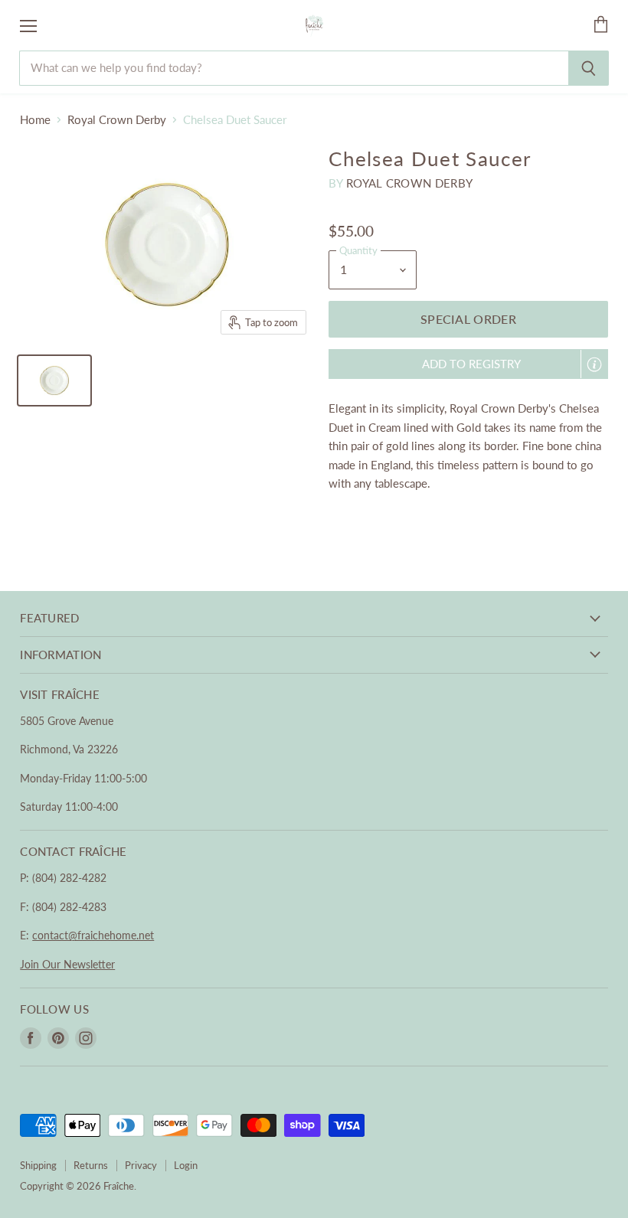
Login (186, 1165)
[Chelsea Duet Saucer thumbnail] (54, 380)
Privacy (141, 1165)
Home (35, 119)
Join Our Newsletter (67, 964)
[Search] (588, 68)
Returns (91, 1165)
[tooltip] (594, 364)
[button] (468, 364)
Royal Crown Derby (116, 119)
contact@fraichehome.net (93, 935)
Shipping (38, 1165)
